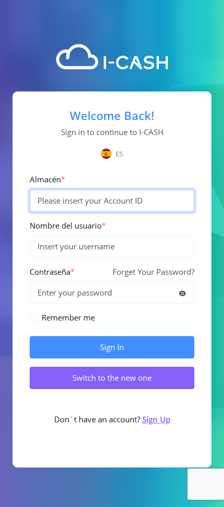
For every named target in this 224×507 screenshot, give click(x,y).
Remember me (68, 318)
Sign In (112, 347)
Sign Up (156, 419)
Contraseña (52, 272)
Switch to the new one (112, 378)
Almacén (47, 179)
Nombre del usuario (68, 226)
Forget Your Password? (153, 272)
